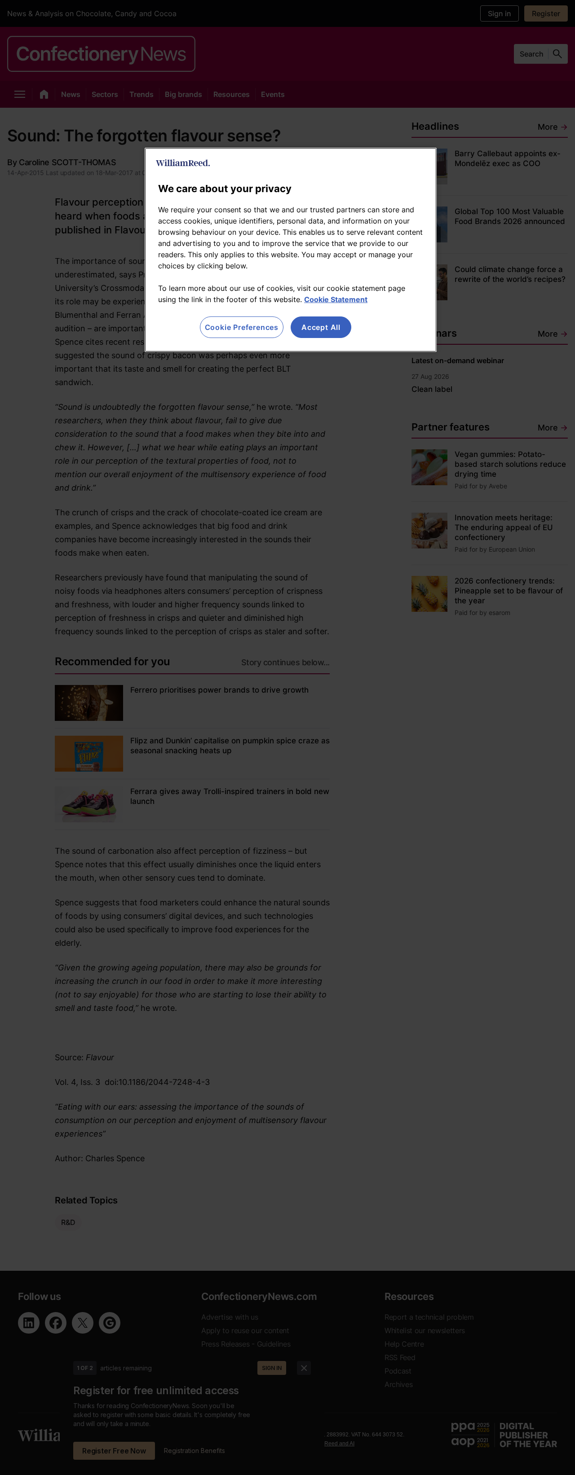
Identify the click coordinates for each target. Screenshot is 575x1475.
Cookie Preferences (242, 327)
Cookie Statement (335, 299)
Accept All (321, 327)
